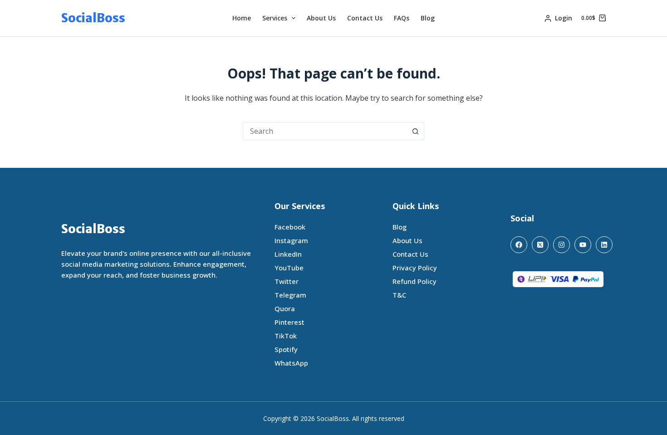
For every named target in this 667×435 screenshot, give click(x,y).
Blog (428, 18)
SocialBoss (93, 17)
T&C (399, 294)
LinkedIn (288, 254)
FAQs (401, 18)
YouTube (289, 267)
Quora (285, 308)
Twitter (287, 281)
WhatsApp (291, 362)
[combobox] (325, 131)
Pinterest (289, 322)
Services (274, 18)
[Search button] (415, 131)
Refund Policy (414, 281)
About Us (321, 18)
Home (241, 18)
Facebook (290, 226)
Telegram (290, 294)
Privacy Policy (414, 267)
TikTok (286, 335)
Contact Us (365, 18)
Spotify (286, 349)
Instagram (291, 240)
